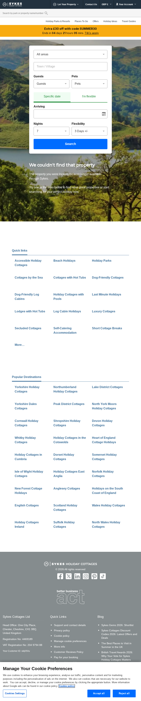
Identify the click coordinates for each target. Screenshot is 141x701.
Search (70, 144)
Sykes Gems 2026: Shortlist (117, 625)
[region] (70, 681)
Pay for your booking (66, 657)
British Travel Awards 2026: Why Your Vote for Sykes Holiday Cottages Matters (117, 656)
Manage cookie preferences (70, 641)
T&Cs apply (92, 33)
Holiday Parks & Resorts (58, 21)
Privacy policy (62, 630)
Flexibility (78, 123)
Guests (39, 76)
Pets (75, 76)
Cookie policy (61, 635)
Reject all (124, 693)
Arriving (39, 106)
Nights (38, 123)
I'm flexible (89, 96)
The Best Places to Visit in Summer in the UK (116, 645)
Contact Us (91, 4)
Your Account (125, 4)
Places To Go (81, 21)
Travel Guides (129, 21)
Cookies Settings (15, 693)
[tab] (52, 97)
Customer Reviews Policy (68, 651)
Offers (96, 21)
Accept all (98, 693)
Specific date (52, 96)
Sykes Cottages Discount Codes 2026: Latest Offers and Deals (119, 634)
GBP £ (105, 4)
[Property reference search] (46, 13)
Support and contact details (70, 625)
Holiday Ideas (110, 21)
